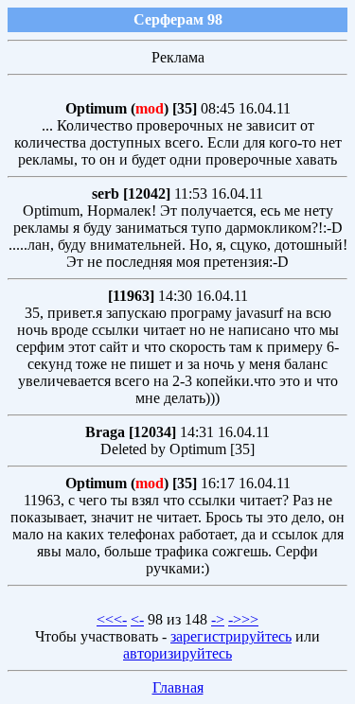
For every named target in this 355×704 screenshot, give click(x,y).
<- (137, 619)
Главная (178, 687)
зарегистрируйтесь (231, 636)
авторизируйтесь (177, 653)
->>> (243, 619)
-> (217, 619)
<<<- (112, 619)
